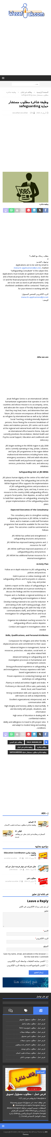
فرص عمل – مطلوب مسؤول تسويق (32, 1019)
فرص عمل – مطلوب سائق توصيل (33, 1049)
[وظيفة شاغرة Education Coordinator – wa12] (43, 856)
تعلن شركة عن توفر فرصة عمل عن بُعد (20, 866)
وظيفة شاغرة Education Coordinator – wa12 (20, 853)
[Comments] (10, 1010)
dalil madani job (34, 742)
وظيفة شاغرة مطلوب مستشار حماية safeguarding (28, 752)
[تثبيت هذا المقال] (28, 210)
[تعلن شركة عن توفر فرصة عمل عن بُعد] (43, 868)
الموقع (46, 946)
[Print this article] (17, 210)
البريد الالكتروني (42, 938)
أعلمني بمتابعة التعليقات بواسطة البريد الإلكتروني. (26, 961)
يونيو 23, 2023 (29, 858)
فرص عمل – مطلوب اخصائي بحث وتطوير (30, 1044)
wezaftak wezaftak (20, 113)
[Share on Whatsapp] (11, 210)
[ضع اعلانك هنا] (25, 986)
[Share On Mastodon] (6, 210)
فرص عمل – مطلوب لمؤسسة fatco (32, 1028)
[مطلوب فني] (43, 882)
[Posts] (40, 1010)
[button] (4, 78)
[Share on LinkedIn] (34, 210)
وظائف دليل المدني (16, 742)
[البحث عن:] (26, 84)
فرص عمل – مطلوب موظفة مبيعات (32, 1032)
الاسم (46, 930)
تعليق (46, 911)
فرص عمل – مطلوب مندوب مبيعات (32, 1040)
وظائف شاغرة (41, 747)
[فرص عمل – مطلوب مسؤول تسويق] (25, 1079)
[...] (20, 1116)
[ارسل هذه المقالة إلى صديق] (23, 210)
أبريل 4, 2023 (41, 113)
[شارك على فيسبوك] (45, 210)
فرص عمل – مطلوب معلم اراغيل (33, 1023)
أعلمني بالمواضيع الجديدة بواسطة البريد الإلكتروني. (26, 965)
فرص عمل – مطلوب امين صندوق (33, 1036)
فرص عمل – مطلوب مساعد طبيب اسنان (30, 1053)
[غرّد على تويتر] (40, 210)
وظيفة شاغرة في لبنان (24, 747)
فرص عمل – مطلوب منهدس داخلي (32, 1057)
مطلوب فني (31, 878)
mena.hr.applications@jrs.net (27, 268)
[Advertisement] (25, 47)
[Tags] (25, 1010)
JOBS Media (14, 869)
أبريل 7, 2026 (30, 869)
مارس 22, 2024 (29, 881)
